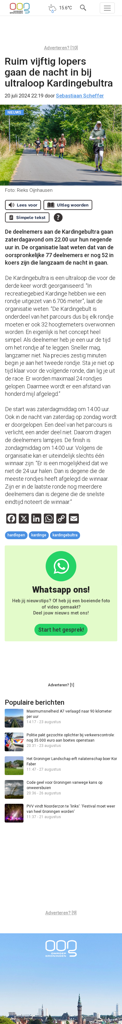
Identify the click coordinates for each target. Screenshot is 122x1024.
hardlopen (16, 535)
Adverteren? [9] (61, 912)
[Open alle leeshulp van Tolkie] (58, 217)
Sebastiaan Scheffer (80, 96)
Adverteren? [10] (61, 47)
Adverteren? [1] (61, 685)
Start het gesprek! (61, 629)
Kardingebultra (65, 535)
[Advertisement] (61, 33)
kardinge (38, 535)
